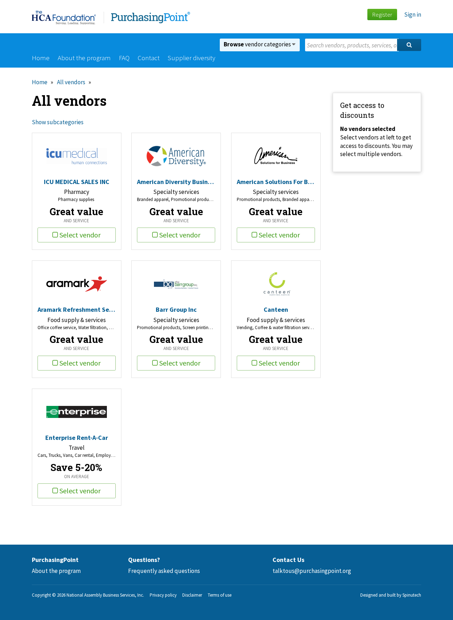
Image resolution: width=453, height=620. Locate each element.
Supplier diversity (191, 57)
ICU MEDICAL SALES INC (76, 182)
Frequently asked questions (164, 571)
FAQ (124, 57)
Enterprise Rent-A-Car (76, 438)
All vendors (71, 82)
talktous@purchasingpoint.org (312, 571)
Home (41, 57)
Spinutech (411, 595)
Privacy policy (163, 595)
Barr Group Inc (176, 309)
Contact (149, 57)
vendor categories (258, 44)
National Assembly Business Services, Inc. (105, 595)
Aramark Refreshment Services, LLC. (77, 309)
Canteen (276, 309)
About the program (84, 57)
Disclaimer (192, 595)
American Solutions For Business (276, 182)
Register (382, 14)
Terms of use (219, 595)
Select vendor (80, 234)
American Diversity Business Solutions (176, 182)
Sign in (412, 14)
